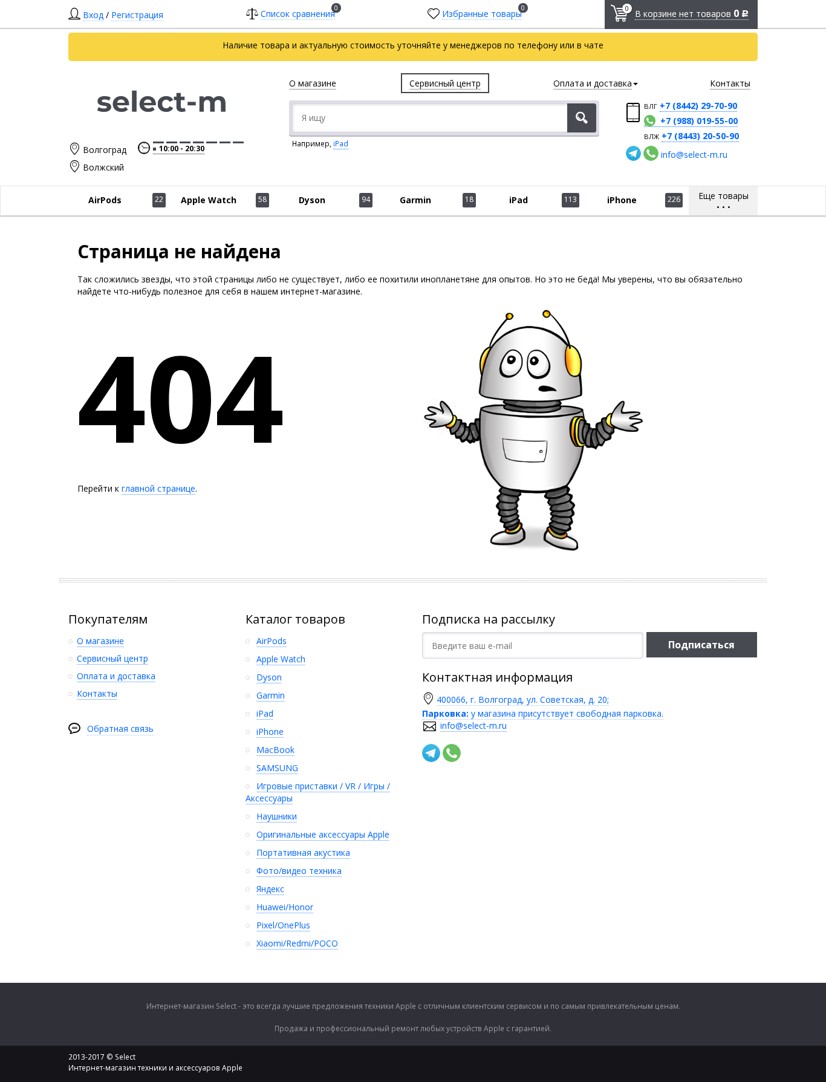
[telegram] (633, 153)
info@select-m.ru (694, 154)
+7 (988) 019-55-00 (699, 120)
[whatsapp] (651, 153)
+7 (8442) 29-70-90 (698, 105)
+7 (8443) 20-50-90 (700, 136)
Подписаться (701, 644)
